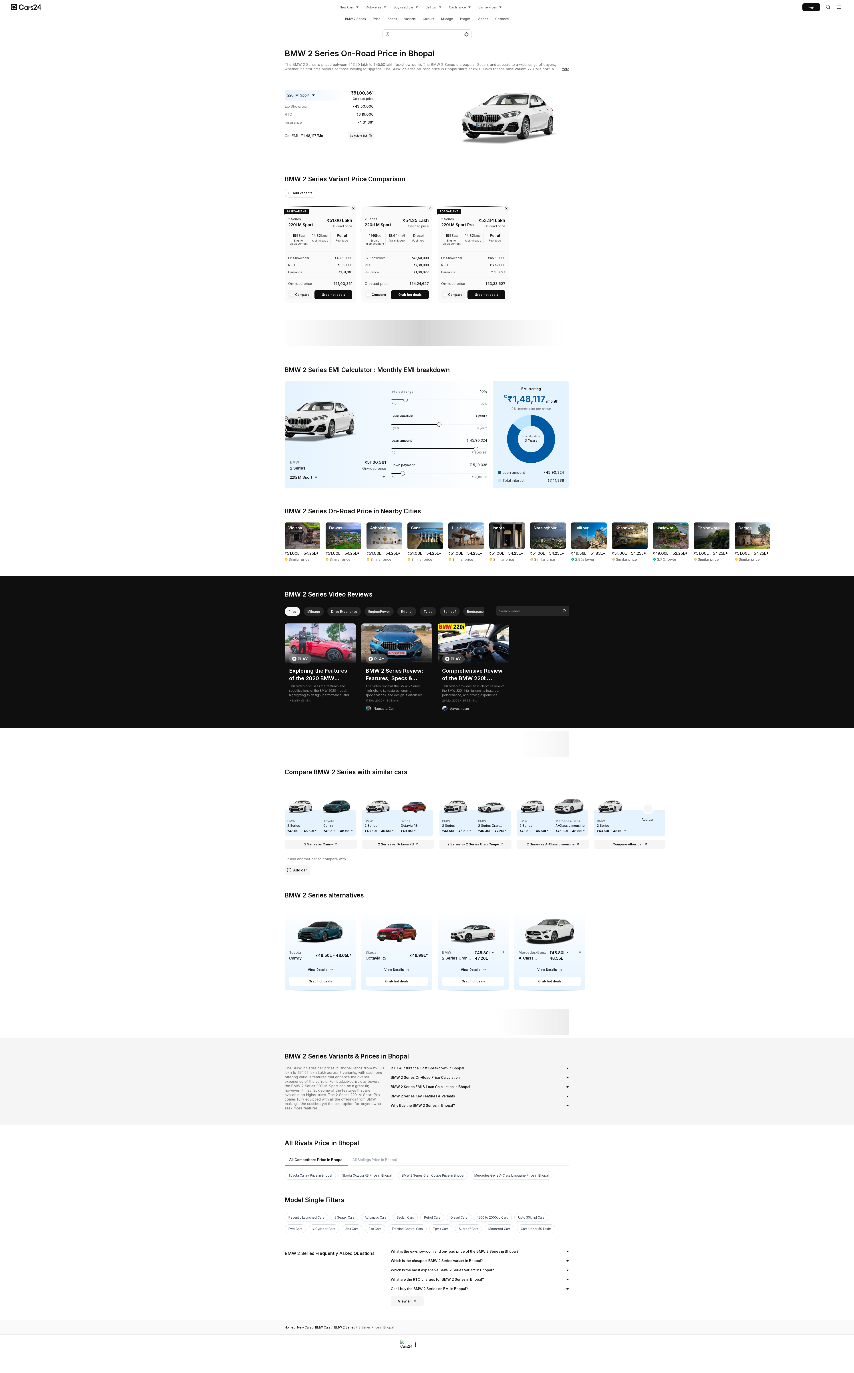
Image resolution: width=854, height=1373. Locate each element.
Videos (483, 19)
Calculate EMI (358, 135)
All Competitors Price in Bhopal (316, 1159)
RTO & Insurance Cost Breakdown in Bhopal (427, 1068)
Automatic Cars (376, 1217)
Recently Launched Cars (306, 1217)
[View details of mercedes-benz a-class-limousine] (549, 948)
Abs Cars (352, 1229)
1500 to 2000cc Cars (492, 1217)
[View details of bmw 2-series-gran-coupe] (473, 948)
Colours (428, 19)
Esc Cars (375, 1229)
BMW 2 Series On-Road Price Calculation (425, 1077)
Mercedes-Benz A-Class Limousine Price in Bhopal (511, 1175)
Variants (410, 19)
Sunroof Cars (468, 1229)
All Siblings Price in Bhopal (374, 1159)
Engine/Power (379, 611)
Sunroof (449, 611)
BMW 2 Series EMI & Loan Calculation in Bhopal (430, 1087)
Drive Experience (344, 611)
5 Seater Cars (344, 1217)
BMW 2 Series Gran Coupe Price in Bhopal (433, 1175)
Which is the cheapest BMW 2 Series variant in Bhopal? (437, 1260)
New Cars (347, 7)
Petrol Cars (432, 1217)
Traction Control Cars (407, 1229)
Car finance (457, 7)
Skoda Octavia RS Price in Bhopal (367, 1175)
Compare (502, 19)
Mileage (447, 19)
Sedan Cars (405, 1217)
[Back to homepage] (26, 7)
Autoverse (373, 7)
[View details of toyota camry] (320, 948)
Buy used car (403, 7)
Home (290, 1327)
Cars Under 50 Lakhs (536, 1229)
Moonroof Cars (499, 1229)
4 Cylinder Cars (323, 1229)
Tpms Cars (441, 1229)
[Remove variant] (353, 208)
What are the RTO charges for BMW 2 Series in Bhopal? (437, 1279)
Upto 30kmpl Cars (531, 1217)
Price (377, 19)
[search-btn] (828, 7)
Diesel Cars (459, 1217)
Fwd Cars (295, 1229)
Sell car (431, 7)
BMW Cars (323, 1327)
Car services (487, 7)
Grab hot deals (333, 294)
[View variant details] (320, 254)
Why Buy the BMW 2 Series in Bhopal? (423, 1105)
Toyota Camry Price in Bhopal (310, 1175)
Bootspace (475, 611)
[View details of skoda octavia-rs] (396, 948)
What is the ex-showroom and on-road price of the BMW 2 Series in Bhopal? (455, 1251)
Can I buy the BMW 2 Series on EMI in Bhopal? (429, 1288)
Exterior (407, 611)
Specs (392, 19)
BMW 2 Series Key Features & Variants (423, 1096)
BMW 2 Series (355, 19)
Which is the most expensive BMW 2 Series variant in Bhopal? (442, 1270)
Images (465, 19)
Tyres (428, 611)
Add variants (302, 193)
